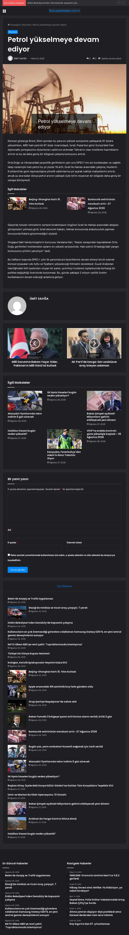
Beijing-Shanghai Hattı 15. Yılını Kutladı (52, 671)
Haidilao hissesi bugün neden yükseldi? (21, 432)
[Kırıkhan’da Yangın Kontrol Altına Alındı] (17, 823)
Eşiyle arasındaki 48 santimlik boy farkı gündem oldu (61, 686)
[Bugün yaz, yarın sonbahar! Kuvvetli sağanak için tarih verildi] (17, 751)
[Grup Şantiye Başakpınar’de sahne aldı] (17, 706)
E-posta (13, 542)
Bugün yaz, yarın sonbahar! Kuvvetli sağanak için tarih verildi (66, 746)
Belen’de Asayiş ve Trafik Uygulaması (30, 598)
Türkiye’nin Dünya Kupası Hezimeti (29, 653)
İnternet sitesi (74, 542)
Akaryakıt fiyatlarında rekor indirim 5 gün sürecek (25, 415)
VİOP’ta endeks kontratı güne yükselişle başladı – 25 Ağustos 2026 (104, 434)
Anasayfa (15, 24)
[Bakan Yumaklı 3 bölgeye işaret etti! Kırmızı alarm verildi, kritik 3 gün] (17, 721)
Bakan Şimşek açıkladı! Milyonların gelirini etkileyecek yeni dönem (101, 417)
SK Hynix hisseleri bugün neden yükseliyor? (61, 394)
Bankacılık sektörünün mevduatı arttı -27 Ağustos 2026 (101, 204)
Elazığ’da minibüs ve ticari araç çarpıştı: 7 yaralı (58, 607)
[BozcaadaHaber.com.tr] (64, 10)
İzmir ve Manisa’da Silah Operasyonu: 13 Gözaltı (37, 794)
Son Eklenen (64, 586)
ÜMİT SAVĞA (20, 58)
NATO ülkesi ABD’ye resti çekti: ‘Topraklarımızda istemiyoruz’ (45, 644)
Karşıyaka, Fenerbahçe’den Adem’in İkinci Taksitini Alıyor (64, 455)
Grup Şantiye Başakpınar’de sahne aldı (53, 701)
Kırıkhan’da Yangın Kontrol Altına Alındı (53, 818)
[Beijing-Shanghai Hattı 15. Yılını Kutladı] (17, 203)
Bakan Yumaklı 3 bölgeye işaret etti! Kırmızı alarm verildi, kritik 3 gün (70, 716)
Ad (10, 529)
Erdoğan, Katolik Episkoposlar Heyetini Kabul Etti (37, 662)
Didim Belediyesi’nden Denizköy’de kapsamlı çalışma (54, 3)
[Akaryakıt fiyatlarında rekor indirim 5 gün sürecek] (25, 400)
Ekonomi (26, 24)
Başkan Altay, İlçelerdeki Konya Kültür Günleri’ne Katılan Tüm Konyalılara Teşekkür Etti (60, 785)
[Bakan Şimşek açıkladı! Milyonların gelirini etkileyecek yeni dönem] (104, 400)
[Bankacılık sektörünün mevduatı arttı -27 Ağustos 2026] (76, 203)
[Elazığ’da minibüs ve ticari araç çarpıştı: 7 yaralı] (17, 612)
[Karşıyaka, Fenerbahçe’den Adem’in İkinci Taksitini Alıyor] (64, 439)
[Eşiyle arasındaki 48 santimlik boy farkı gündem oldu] (17, 691)
